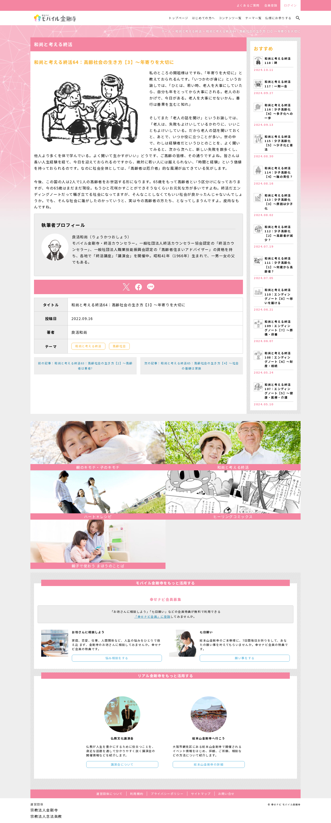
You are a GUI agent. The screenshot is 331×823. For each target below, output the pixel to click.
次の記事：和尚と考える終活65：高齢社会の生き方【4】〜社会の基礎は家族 (191, 365)
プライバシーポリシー (167, 793)
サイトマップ (201, 793)
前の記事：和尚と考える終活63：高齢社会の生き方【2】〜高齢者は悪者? (85, 365)
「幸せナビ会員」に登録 (152, 616)
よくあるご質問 (248, 5)
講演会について (122, 764)
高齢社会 (119, 346)
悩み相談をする (116, 658)
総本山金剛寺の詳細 (208, 764)
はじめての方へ (203, 18)
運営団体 (36, 804)
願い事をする (245, 658)
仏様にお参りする (278, 18)
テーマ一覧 (253, 18)
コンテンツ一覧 (230, 18)
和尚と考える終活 (88, 346)
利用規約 (136, 793)
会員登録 (270, 5)
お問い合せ (226, 793)
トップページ (178, 18)
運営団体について (109, 793)
